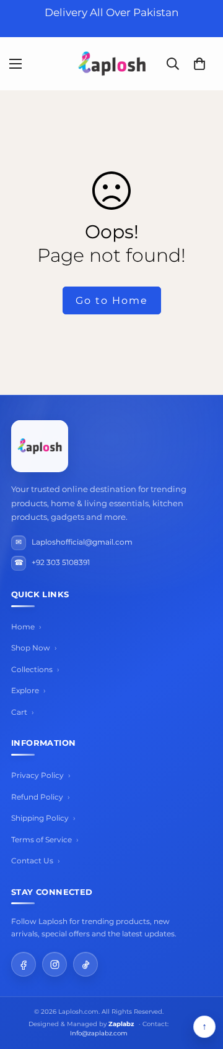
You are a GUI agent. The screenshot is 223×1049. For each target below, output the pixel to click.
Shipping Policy (40, 817)
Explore (25, 690)
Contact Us (32, 860)
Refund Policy (37, 796)
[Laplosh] (112, 63)
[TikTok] (85, 964)
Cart (19, 712)
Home (23, 626)
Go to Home (112, 300)
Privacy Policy (37, 775)
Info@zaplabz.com (99, 1033)
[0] (199, 64)
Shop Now (30, 647)
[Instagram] (54, 964)
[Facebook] (23, 964)
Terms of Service (41, 839)
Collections (32, 669)
